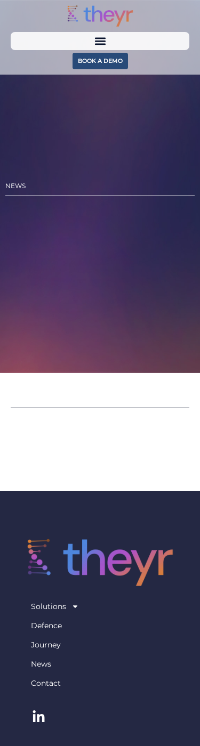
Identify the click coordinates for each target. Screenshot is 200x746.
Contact (46, 683)
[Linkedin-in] (39, 716)
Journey (46, 645)
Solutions (48, 606)
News (41, 664)
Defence (46, 625)
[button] (100, 41)
